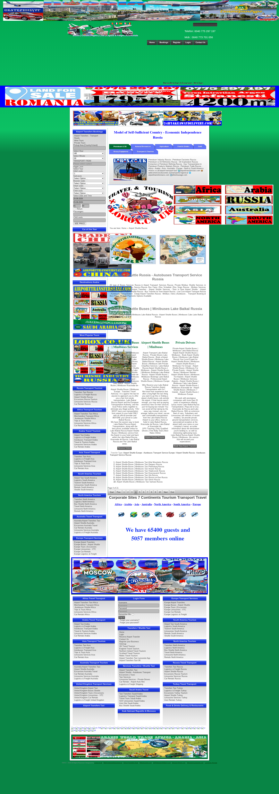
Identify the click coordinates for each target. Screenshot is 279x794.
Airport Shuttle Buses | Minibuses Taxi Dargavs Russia (139, 464)
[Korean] (163, 728)
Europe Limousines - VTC (85, 549)
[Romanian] (195, 728)
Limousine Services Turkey (175, 697)
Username (122, 602)
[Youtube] (92, 711)
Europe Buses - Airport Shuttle (87, 544)
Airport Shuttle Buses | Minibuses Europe (155, 380)
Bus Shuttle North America (85, 504)
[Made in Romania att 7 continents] (190, 224)
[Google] (87, 711)
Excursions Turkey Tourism (175, 693)
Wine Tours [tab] (79, 140)
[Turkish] (90, 730)
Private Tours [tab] (79, 143)
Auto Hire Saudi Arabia (128, 703)
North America (162, 504)
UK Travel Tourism (127, 646)
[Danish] (111, 728)
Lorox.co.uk (98, 763)
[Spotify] (76, 721)
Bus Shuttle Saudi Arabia (129, 705)
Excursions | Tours (127, 675)
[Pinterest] (109, 711)
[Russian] (199, 728)
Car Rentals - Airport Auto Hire (132, 682)
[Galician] (126, 728)
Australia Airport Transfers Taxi (87, 521)
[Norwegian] (183, 728)
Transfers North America (84, 499)
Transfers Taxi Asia (82, 456)
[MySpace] (87, 721)
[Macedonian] (174, 728)
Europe (197, 504)
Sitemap (122, 644)
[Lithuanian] (170, 728)
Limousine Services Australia (86, 530)
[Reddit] (92, 716)
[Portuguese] (192, 728)
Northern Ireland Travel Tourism (132, 651)
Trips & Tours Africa (82, 421)
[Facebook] (76, 711)
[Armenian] (78, 728)
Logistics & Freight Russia (85, 395)
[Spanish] (81, 730)
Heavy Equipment (120, 152)
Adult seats (78, 171)
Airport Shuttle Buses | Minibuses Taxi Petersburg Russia (140, 466)
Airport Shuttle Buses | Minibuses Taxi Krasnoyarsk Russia (141, 473)
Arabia (128, 504)
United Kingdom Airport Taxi (86, 688)
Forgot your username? (129, 620)
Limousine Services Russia (85, 402)
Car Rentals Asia (81, 468)
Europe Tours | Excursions (85, 547)
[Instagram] (103, 711)
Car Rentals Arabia (82, 447)
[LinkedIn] (76, 716)
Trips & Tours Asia (82, 463)
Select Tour (78, 169)
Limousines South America (85, 485)
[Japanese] (159, 728)
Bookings (164, 42)
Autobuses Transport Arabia (86, 440)
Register (176, 42)
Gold (200, 147)
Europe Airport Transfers (84, 542)
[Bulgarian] (86, 728)
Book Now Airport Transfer (185, 446)
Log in (121, 617)
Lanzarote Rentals (211, 763)
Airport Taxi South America (85, 478)
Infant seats (78, 186)
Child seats (78, 191)
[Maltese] (179, 728)
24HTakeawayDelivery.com (162, 763)
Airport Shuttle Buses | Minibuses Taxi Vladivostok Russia (140, 471)
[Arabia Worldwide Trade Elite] (140, 757)
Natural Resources (143, 147)
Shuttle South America (83, 490)
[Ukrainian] (94, 730)
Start (112, 492)
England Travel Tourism (129, 649)
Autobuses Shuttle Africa (85, 418)
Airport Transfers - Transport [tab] (86, 136)
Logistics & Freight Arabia (85, 437)
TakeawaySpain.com (178, 763)
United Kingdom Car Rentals (86, 697)
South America (182, 504)
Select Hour (78, 151)
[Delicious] (81, 716)
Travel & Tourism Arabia (84, 442)
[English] (73, 728)
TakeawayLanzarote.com (195, 763)
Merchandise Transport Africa (86, 416)
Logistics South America (84, 480)
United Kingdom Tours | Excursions (89, 693)
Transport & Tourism (145, 152)
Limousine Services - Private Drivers (134, 679)
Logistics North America (84, 502)
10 (160, 492)
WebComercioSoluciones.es (112, 763)
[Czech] (107, 728)
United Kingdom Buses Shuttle (87, 691)
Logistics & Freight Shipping (131, 684)
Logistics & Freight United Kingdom (89, 700)
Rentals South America (84, 487)
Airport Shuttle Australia (84, 523)
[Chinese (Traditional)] (97, 728)
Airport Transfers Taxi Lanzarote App (134, 658)
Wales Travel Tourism (128, 656)
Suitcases (77, 176)
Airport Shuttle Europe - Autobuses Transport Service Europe (149, 453)
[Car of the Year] (102, 276)
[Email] (103, 716)
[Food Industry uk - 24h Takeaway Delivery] (102, 125)
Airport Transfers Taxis (130, 763)
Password (122, 608)
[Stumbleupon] (98, 716)
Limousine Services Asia (84, 466)
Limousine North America (84, 509)
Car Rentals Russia (82, 404)
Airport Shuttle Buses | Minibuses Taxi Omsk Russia (138, 480)
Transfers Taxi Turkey (173, 688)
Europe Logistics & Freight (85, 554)
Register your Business (129, 641)
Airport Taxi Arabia (82, 435)
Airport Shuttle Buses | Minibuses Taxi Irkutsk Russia (138, 469)
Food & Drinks (183, 147)
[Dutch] (115, 728)
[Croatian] (103, 728)
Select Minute (79, 156)
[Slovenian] (77, 730)
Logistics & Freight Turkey (175, 691)
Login (188, 42)
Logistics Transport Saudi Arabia (133, 696)
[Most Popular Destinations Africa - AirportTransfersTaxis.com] (133, 263)
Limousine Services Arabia (85, 444)
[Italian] (155, 728)
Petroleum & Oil (119, 147)
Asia (136, 504)
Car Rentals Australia (83, 528)
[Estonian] (119, 728)
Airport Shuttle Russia (83, 397)
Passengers (78, 211)
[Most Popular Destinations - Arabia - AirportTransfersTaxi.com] (102, 329)
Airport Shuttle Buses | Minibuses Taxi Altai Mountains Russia (142, 462)
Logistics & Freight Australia (86, 532)
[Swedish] (86, 730)
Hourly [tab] (77, 138)
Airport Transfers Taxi (128, 670)
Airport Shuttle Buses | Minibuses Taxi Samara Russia (139, 482)
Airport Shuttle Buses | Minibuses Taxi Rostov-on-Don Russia (141, 477)
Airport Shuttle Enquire (154, 437)
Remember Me (124, 614)
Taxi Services (125, 677)
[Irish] (151, 728)
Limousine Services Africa (85, 423)
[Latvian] (167, 728)
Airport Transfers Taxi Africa (86, 414)
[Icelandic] (147, 728)
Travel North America (83, 506)
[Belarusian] (82, 728)
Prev (119, 492)
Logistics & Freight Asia (84, 459)
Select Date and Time (82, 196)
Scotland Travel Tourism (129, 653)
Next (166, 492)
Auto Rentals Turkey (173, 700)
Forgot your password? (129, 622)
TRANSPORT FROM (82, 161)
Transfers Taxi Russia (83, 392)
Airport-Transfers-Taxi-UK (130, 660)
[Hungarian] (143, 728)
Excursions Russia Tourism (85, 399)
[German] (135, 728)
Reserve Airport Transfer (129, 637)
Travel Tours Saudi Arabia (130, 698)
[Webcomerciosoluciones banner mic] (147, 125)
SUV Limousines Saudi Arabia (132, 701)
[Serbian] (203, 728)
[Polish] (188, 728)
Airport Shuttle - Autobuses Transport (135, 672)
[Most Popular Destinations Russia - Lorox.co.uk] (102, 382)
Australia (147, 504)
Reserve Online (124, 448)
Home (152, 42)
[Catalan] (91, 728)
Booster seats (79, 181)
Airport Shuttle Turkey (173, 695)
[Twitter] (81, 711)
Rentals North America (83, 511)
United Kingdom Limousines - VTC (88, 695)
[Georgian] (130, 728)
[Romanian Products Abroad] (192, 125)
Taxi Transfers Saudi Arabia (131, 694)
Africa (118, 504)
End (172, 492)
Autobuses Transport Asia (85, 461)
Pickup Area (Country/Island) (85, 145)
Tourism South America (84, 483)
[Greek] (139, 728)
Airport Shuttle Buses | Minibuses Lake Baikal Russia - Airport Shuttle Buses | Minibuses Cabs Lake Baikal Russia (158, 316)
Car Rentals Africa (82, 425)
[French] (123, 728)
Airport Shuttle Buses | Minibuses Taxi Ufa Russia (137, 475)
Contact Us (200, 42)
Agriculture (164, 147)
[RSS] (109, 716)
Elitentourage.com (146, 763)
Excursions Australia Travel (85, 525)
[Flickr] (81, 721)
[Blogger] (87, 716)
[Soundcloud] (98, 711)
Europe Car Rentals (82, 552)
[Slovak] (73, 730)
